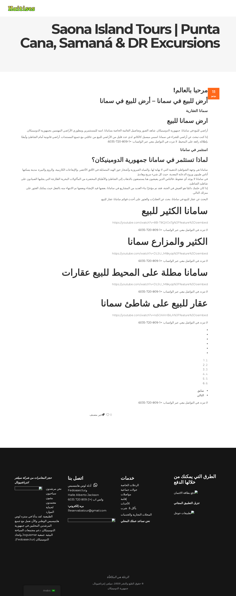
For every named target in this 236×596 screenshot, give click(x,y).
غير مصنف (96, 414)
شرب (124, 508)
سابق (200, 390)
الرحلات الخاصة (130, 485)
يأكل (134, 508)
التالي (200, 395)
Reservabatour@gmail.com (87, 510)
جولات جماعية (129, 489)
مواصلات (126, 494)
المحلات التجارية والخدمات (136, 514)
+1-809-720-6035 (119, 141)
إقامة (124, 499)
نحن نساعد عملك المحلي (135, 521)
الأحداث (125, 503)
